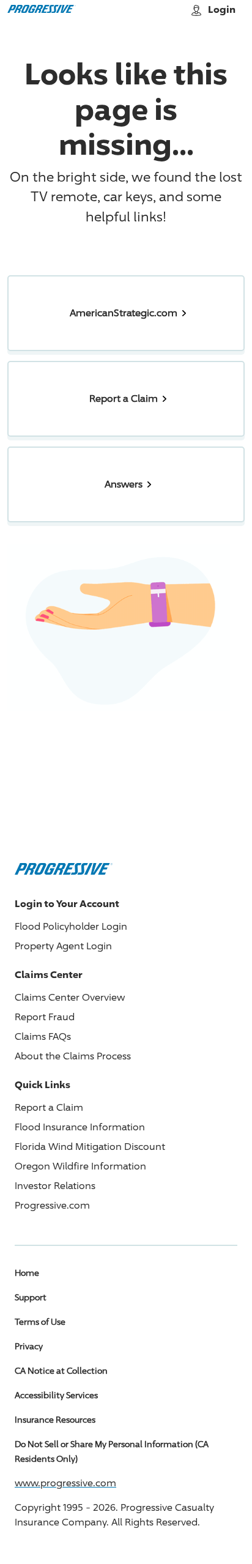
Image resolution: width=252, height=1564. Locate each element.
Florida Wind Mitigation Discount (90, 1146)
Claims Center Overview (70, 997)
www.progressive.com (65, 1483)
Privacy (29, 1346)
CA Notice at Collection (61, 1370)
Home (27, 1272)
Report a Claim (49, 1107)
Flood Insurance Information (80, 1127)
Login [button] (221, 9)
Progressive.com (52, 1205)
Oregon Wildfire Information (80, 1166)
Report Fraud (45, 1017)
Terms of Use (40, 1321)
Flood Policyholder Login (71, 926)
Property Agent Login (63, 946)
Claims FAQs (43, 1036)
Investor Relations (55, 1186)
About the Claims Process (73, 1056)
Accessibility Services (56, 1395)
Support (30, 1297)
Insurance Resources (55, 1419)
